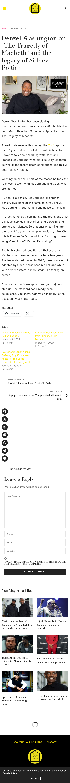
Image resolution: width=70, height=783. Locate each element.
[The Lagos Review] (35, 8)
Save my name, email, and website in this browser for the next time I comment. (35, 563)
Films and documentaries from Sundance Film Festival (49, 336)
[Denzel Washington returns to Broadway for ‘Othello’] (52, 681)
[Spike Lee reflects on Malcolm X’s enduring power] (17, 681)
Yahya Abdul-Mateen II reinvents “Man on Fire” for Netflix (17, 661)
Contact (52, 742)
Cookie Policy (10, 773)
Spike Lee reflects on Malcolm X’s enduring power (14, 700)
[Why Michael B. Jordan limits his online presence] (52, 644)
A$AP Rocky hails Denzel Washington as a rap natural (52, 625)
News (4, 28)
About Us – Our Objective (28, 742)
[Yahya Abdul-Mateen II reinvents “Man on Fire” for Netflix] (17, 644)
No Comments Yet (20, 469)
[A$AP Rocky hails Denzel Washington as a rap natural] (52, 607)
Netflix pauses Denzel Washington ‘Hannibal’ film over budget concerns (17, 625)
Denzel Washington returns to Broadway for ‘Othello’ (52, 697)
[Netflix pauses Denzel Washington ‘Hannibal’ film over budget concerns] (17, 607)
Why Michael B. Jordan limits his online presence (51, 660)
